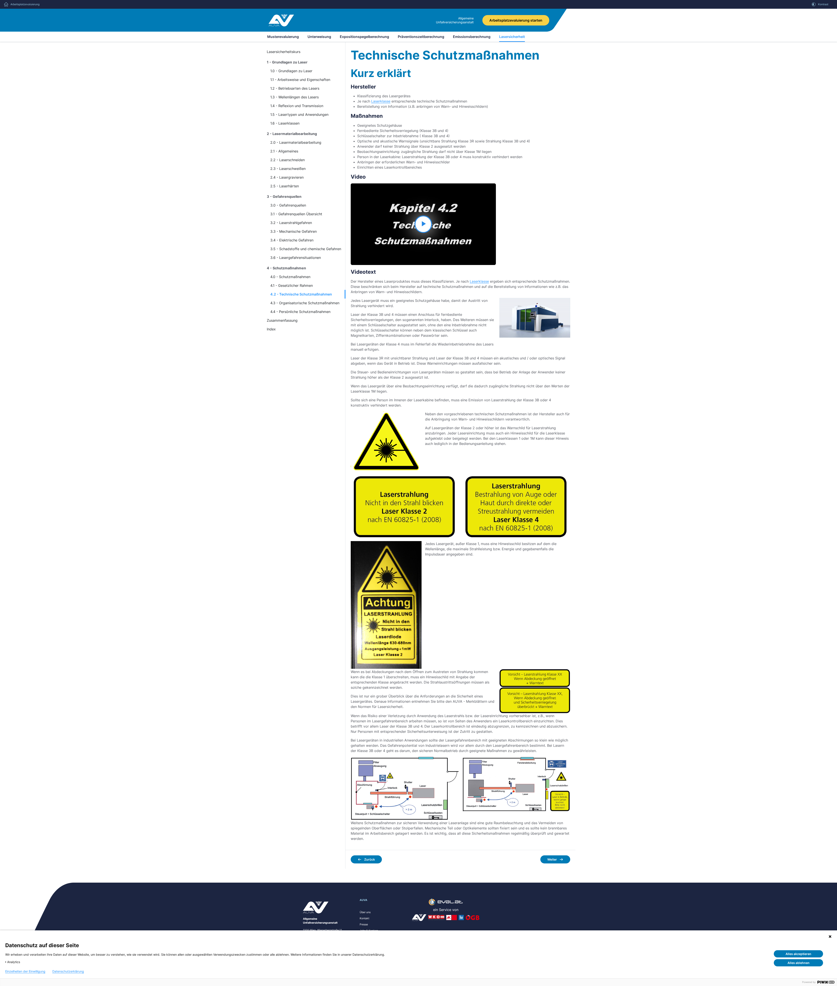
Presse (364, 924)
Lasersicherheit (512, 36)
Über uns (365, 912)
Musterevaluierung (283, 36)
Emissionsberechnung (471, 36)
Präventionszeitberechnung (421, 36)
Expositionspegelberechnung (364, 36)
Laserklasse (380, 101)
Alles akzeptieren (798, 954)
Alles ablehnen (799, 963)
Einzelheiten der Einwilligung (25, 971)
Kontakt (364, 918)
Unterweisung (319, 36)
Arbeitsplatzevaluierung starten (515, 20)
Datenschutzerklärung (68, 971)
